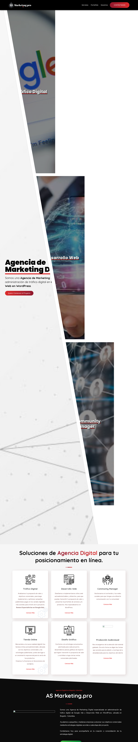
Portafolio (94, 5)
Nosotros (104, 5)
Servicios (85, 5)
